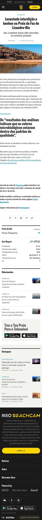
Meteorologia (7, 359)
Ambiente (5, 278)
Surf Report (7, 241)
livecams (19, 185)
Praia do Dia (7, 228)
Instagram (25, 208)
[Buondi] (29, 2)
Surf (3, 393)
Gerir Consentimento (9, 513)
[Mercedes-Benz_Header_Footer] (19, 2)
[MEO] (9, 2)
